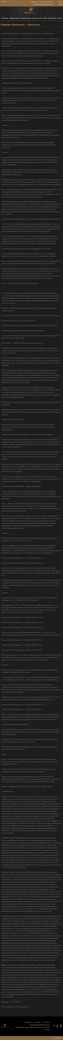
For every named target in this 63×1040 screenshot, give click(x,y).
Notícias (45, 18)
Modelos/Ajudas (52, 18)
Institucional (4, 18)
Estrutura (34, 18)
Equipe (40, 18)
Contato (59, 18)
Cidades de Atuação (26, 18)
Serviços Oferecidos (14, 18)
